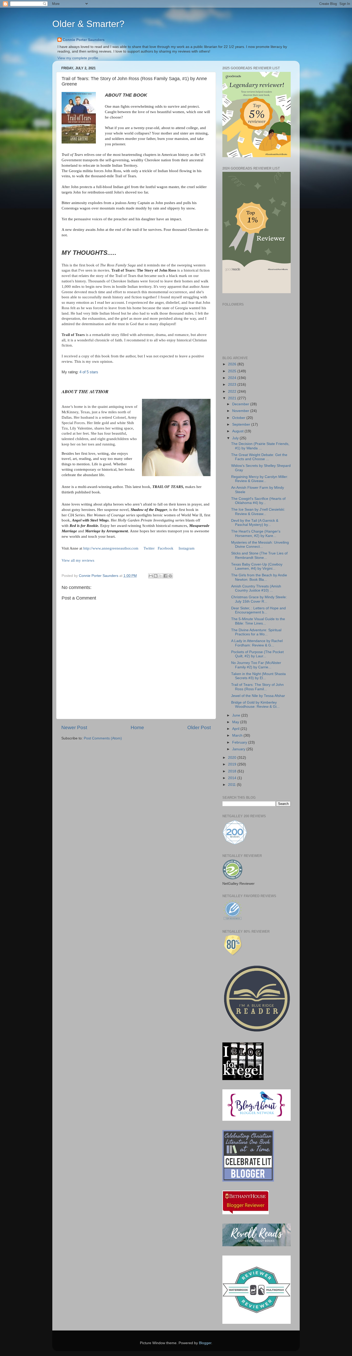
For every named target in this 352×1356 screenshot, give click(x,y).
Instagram (187, 548)
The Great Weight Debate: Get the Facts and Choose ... (259, 457)
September (241, 424)
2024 (232, 378)
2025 (232, 371)
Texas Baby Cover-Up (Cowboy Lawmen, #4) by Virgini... (256, 566)
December (241, 404)
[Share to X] (160, 575)
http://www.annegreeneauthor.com (110, 548)
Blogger (205, 1343)
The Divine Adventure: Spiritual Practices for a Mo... (256, 632)
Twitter (149, 548)
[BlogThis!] (155, 575)
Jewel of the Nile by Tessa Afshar (258, 696)
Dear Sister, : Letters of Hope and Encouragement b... (258, 610)
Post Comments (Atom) (103, 738)
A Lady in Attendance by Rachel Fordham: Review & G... (257, 643)
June (236, 715)
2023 (232, 384)
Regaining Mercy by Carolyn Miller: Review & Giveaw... (259, 479)
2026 (232, 364)
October (239, 418)
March (238, 735)
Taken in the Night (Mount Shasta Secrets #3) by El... (258, 676)
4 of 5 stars (88, 372)
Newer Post (74, 727)
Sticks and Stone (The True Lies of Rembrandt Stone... (259, 555)
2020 (232, 758)
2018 (232, 771)
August (238, 431)
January (239, 749)
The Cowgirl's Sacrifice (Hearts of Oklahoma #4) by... (258, 501)
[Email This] (150, 575)
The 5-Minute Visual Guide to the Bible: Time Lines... (258, 621)
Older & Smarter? (88, 24)
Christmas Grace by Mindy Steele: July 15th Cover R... (259, 599)
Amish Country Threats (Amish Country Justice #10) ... (256, 588)
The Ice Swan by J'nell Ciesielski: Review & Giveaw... (258, 512)
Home (137, 727)
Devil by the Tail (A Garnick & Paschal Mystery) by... (254, 523)
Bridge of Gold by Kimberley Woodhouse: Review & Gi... (255, 705)
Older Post (199, 727)
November (241, 411)
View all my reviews (78, 560)
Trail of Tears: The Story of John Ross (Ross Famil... (257, 687)
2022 (232, 391)
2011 (232, 785)
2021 (232, 398)
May (236, 722)
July (236, 438)
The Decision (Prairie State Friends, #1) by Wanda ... (260, 446)
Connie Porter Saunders (84, 40)
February (240, 742)
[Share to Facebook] (165, 575)
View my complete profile (77, 58)
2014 (232, 778)
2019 (232, 764)
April (236, 729)
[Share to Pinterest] (170, 575)
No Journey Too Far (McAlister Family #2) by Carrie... (256, 665)
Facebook (165, 548)
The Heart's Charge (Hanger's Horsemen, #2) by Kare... (255, 533)
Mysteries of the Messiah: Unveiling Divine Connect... (260, 545)
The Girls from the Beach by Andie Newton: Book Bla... (259, 577)
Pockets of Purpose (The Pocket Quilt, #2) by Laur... (257, 654)
